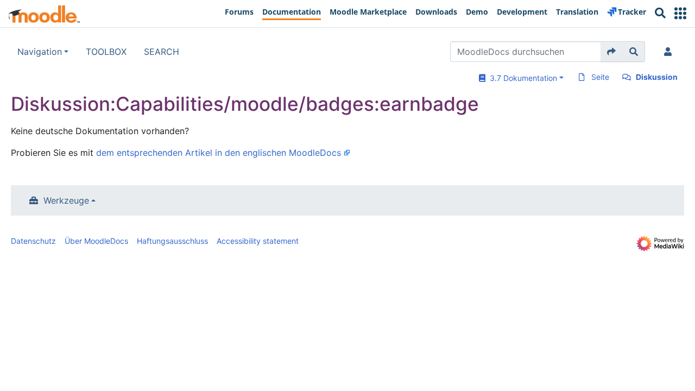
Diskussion (657, 76)
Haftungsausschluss (172, 240)
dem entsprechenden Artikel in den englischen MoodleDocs (218, 152)
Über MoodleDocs (96, 240)
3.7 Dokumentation (521, 78)
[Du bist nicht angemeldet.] (670, 51)
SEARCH (161, 51)
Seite (600, 76)
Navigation (39, 51)
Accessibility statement (258, 240)
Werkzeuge (66, 200)
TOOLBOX (106, 51)
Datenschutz (33, 240)
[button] (680, 13)
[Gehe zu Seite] (612, 51)
